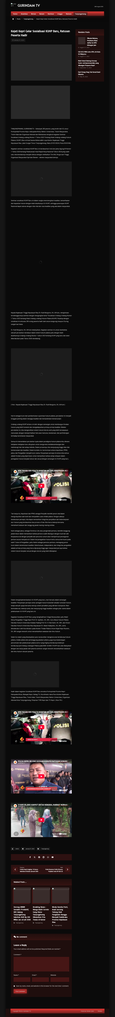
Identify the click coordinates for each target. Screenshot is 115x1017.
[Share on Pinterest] (39, 857)
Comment (17, 955)
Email (34, 975)
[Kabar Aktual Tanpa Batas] (13, 6)
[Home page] (13, 19)
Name (16, 975)
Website (53, 975)
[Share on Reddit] (43, 857)
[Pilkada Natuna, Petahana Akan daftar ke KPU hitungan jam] (81, 40)
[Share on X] (34, 857)
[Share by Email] (52, 857)
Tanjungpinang (45, 849)
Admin (17, 849)
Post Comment (20, 991)
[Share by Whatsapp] (48, 857)
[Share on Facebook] (30, 857)
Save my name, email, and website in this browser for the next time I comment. (42, 986)
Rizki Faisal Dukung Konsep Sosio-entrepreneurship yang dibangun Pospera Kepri (88, 63)
